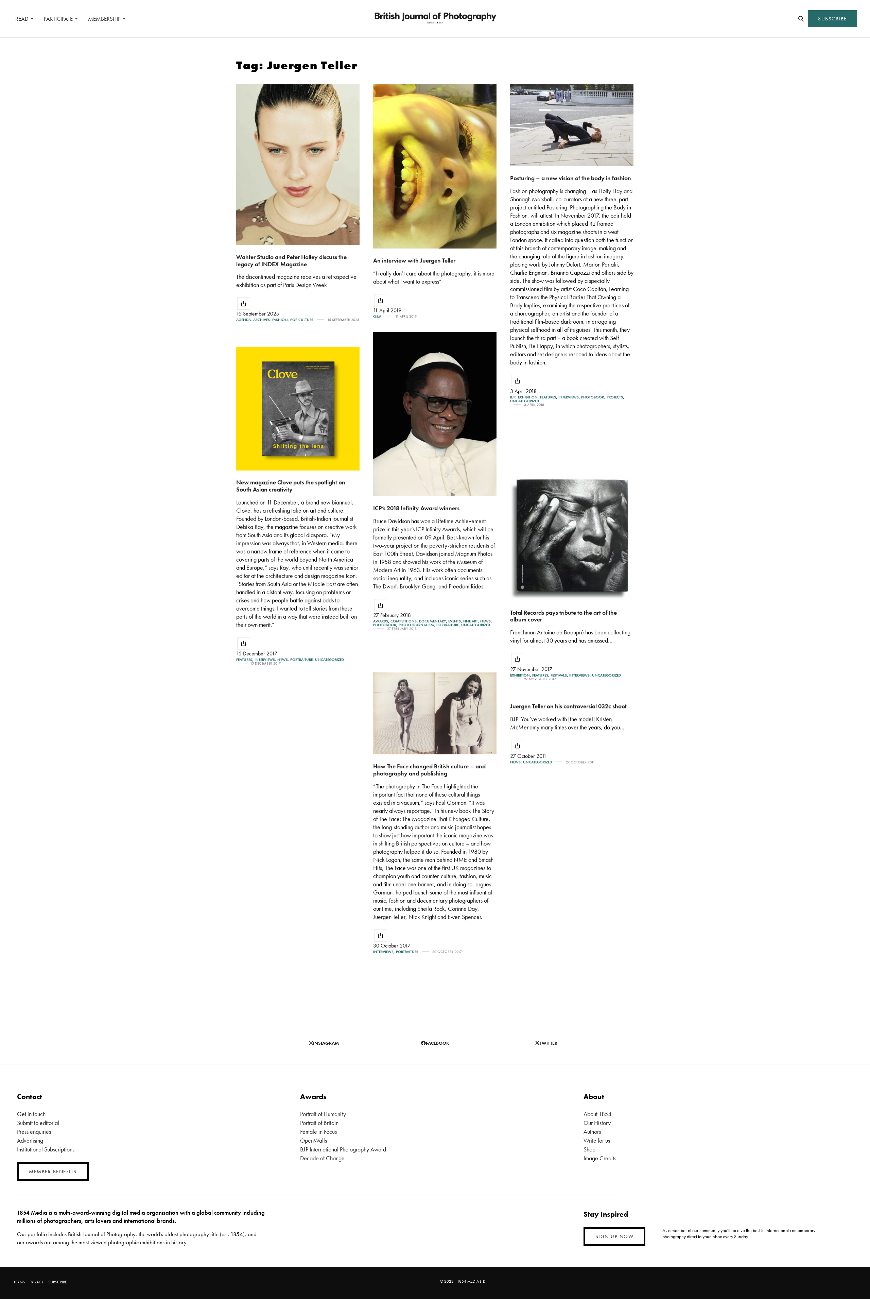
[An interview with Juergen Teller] (435, 166)
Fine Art (470, 621)
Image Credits (600, 1158)
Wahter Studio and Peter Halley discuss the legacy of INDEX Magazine (291, 260)
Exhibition (528, 397)
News (485, 621)
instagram (326, 1043)
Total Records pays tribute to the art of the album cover (563, 616)
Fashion (280, 320)
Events (454, 621)
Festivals (559, 675)
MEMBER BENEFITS (53, 1171)
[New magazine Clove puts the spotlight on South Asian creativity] (298, 409)
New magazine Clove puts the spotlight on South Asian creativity (290, 485)
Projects (615, 397)
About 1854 (597, 1114)
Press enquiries (34, 1131)
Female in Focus (318, 1131)
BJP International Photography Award (343, 1149)
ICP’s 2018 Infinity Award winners (416, 508)
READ (22, 18)
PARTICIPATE (58, 18)
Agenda (243, 320)
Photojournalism (416, 625)
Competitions (403, 621)
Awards (380, 621)
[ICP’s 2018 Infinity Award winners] (435, 414)
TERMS (19, 1282)
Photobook (592, 397)
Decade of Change (322, 1158)
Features (548, 397)
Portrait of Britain (319, 1123)
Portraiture (447, 625)
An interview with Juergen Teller (414, 260)
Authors (592, 1131)
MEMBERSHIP (104, 18)
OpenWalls (313, 1140)
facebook (437, 1043)
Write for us (597, 1140)
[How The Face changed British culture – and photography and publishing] (435, 713)
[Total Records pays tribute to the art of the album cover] (571, 538)
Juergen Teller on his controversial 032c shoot (568, 706)
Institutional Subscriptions (45, 1149)
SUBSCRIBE (832, 18)
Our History (597, 1123)
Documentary (432, 621)
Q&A (377, 316)
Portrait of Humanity (323, 1114)
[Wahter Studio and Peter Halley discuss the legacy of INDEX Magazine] (298, 164)
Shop (589, 1149)
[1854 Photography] (435, 18)
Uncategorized (524, 401)
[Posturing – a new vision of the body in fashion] (571, 125)
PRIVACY (37, 1282)
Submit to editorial (38, 1123)
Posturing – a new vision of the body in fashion (570, 178)
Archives (261, 320)
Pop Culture (301, 320)
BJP (513, 397)
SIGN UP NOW (614, 1236)
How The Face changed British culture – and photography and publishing (429, 769)
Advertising (30, 1140)
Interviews (568, 397)
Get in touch (31, 1114)
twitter (548, 1043)
